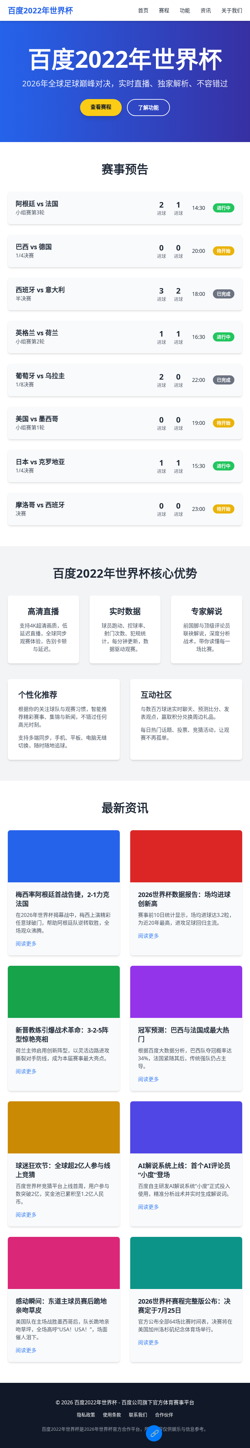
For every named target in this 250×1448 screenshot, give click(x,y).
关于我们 (231, 10)
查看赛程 (100, 106)
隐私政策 (86, 1415)
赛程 (164, 10)
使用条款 (112, 1415)
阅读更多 (26, 943)
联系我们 (138, 1415)
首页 (143, 10)
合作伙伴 (164, 1415)
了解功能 (148, 107)
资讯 (206, 10)
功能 (185, 10)
